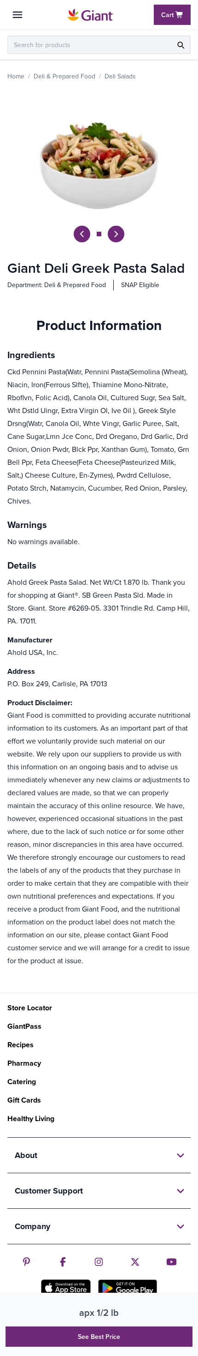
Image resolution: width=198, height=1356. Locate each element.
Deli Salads (120, 76)
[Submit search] (180, 44)
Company (32, 1226)
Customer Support (49, 1191)
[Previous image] (82, 234)
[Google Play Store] (127, 1288)
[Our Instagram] (98, 1262)
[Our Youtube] (171, 1262)
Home (15, 76)
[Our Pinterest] (26, 1262)
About (26, 1155)
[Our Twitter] (135, 1262)
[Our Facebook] (62, 1262)
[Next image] (116, 234)
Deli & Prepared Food (64, 76)
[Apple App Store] (66, 1287)
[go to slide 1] (99, 234)
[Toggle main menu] (17, 15)
